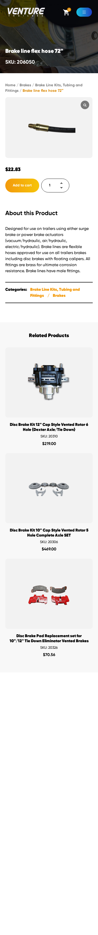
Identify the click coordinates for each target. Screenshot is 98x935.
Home (10, 85)
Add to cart (22, 185)
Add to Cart (49, 412)
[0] (66, 14)
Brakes (25, 85)
